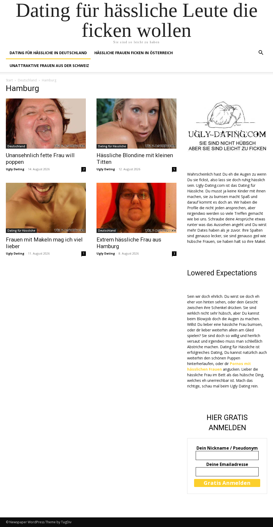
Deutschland (27, 80)
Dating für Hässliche (112, 146)
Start (9, 80)
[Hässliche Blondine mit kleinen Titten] (136, 123)
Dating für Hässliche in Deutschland (48, 52)
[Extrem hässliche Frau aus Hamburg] (136, 208)
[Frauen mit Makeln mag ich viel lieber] (46, 208)
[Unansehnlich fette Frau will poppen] (46, 123)
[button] (260, 53)
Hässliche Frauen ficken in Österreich (133, 52)
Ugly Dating (15, 169)
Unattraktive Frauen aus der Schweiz (49, 65)
